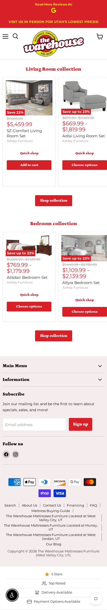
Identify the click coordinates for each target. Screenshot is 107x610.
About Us (29, 505)
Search (10, 505)
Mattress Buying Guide (50, 511)
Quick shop (29, 153)
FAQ (93, 505)
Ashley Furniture (20, 141)
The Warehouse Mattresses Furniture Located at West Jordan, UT (51, 537)
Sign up (80, 424)
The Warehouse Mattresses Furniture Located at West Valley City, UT (51, 518)
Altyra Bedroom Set (81, 282)
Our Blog (53, 544)
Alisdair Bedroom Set (27, 277)
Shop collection (53, 201)
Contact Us (52, 505)
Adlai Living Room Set (83, 135)
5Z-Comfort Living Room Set (24, 133)
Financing (75, 505)
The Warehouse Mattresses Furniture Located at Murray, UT (51, 527)
